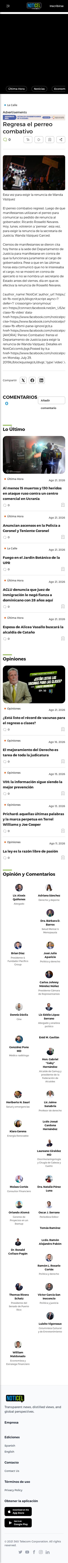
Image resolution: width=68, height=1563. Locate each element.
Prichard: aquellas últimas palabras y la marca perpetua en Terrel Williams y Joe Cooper (33, 819)
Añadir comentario (48, 401)
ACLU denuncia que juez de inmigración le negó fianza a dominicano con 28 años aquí (28, 594)
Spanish (10, 1445)
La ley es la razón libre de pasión (30, 851)
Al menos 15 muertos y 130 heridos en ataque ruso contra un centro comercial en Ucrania (32, 493)
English (9, 1451)
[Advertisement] (34, 48)
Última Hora (16, 88)
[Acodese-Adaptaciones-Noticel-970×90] (34, 117)
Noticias (39, 88)
